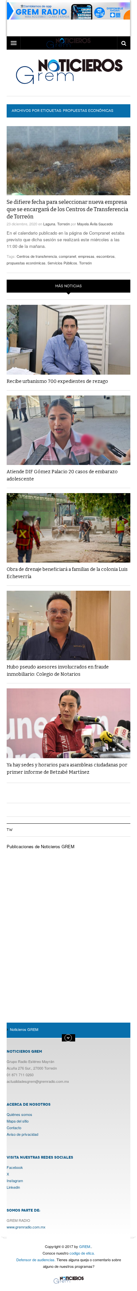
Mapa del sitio (18, 1121)
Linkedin (13, 1187)
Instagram (15, 1180)
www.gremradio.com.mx (26, 1226)
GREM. (85, 1246)
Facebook (15, 1167)
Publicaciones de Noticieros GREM (40, 846)
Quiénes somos (19, 1114)
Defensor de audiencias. (36, 1259)
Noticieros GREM (69, 71)
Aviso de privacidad (22, 1134)
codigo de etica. (82, 1253)
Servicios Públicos (62, 262)
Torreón (63, 223)
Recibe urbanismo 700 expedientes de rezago (57, 381)
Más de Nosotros (68, 1037)
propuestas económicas (26, 262)
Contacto (14, 1127)
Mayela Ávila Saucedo (95, 223)
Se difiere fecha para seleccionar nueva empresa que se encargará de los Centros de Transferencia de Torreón (67, 209)
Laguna (49, 223)
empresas (86, 256)
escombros (105, 256)
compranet (67, 256)
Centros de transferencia (37, 256)
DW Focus (68, 43)
